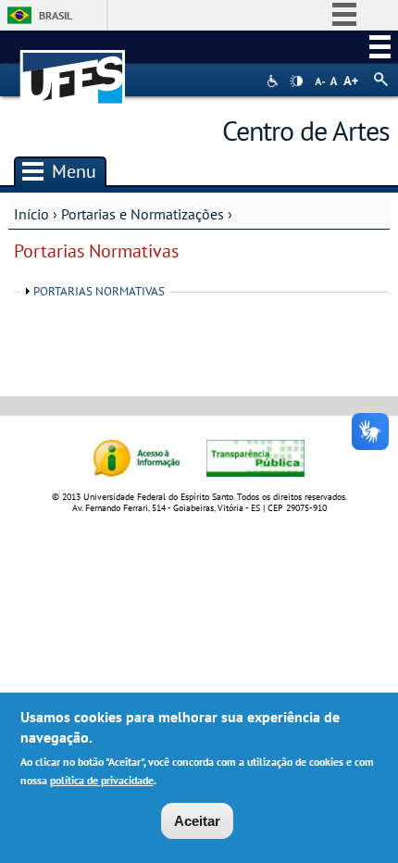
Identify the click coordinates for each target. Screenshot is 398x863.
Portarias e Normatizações (142, 214)
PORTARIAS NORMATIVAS (99, 291)
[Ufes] (73, 68)
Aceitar (197, 821)
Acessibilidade (274, 81)
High (296, 81)
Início (31, 214)
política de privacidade (102, 780)
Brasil (55, 15)
